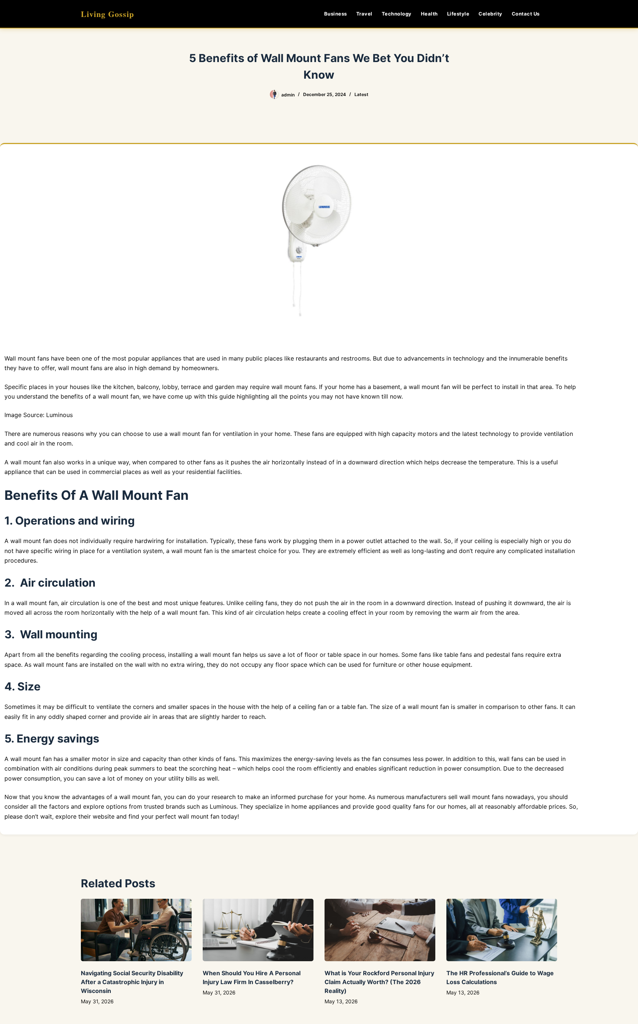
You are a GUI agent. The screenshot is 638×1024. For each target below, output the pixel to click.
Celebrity (490, 14)
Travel (364, 14)
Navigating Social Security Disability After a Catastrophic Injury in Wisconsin (132, 981)
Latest (361, 94)
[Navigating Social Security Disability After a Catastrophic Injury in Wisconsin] (136, 930)
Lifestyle (458, 14)
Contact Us (526, 14)
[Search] (554, 14)
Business (335, 14)
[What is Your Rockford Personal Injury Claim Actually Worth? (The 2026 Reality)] (380, 930)
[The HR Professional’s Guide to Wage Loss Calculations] (501, 930)
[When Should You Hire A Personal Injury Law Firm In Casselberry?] (258, 930)
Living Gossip (107, 14)
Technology (397, 14)
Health (429, 14)
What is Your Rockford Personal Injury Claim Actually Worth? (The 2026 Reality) (379, 981)
